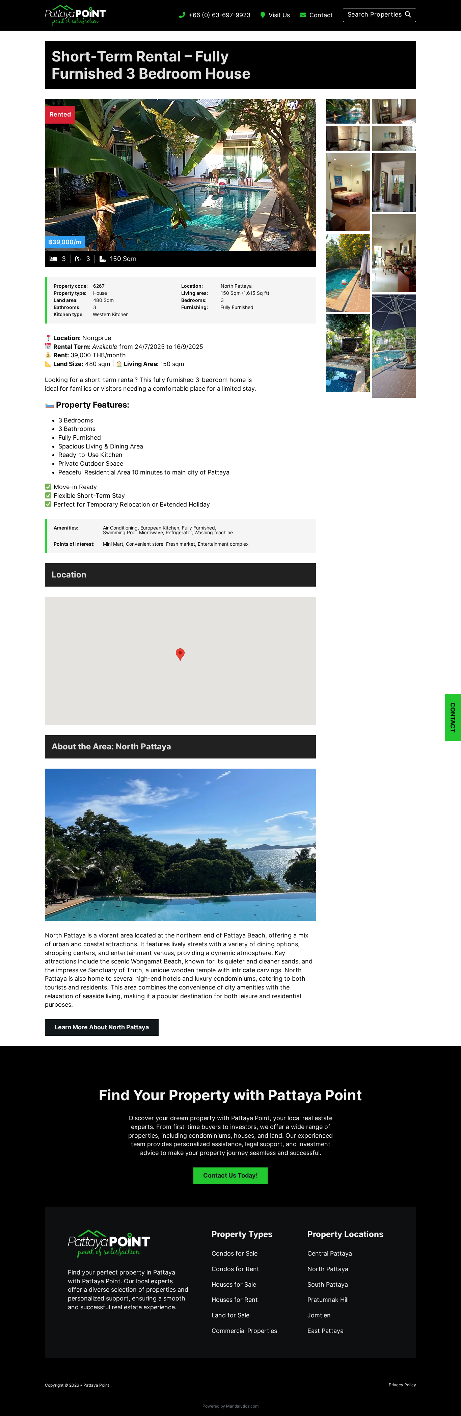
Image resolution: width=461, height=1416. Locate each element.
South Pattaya (327, 1284)
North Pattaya (143, 746)
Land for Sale (230, 1315)
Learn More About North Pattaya (102, 1027)
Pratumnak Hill (328, 1299)
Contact (321, 15)
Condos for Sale (234, 1253)
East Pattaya (325, 1330)
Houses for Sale (234, 1284)
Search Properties (375, 14)
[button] (180, 654)
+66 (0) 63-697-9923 (219, 15)
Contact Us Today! (230, 1175)
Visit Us (279, 15)
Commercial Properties (244, 1330)
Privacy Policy (402, 1384)
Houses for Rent (235, 1299)
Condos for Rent (235, 1268)
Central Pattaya (329, 1253)
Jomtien (319, 1315)
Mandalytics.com (242, 1406)
